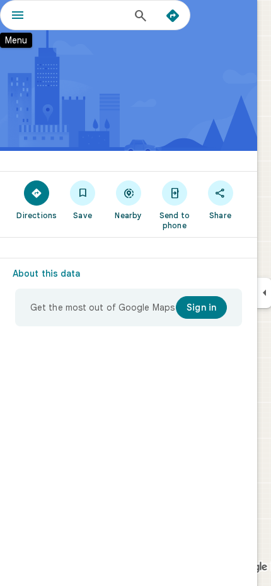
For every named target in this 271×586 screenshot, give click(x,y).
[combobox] (82, 15)
